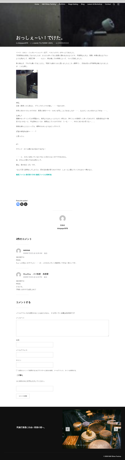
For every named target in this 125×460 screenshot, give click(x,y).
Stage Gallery (73, 4)
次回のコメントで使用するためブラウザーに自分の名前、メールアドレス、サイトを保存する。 (47, 370)
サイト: (18, 360)
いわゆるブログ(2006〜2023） (43, 43)
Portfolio (62, 4)
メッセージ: (20, 318)
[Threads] (25, 204)
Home (37, 4)
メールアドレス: (21, 350)
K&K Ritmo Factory (49, 4)
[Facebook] (18, 204)
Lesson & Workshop (94, 4)
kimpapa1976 (23, 43)
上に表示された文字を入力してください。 (31, 381)
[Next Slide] (116, 429)
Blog (82, 4)
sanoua (26, 250)
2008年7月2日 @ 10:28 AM (32, 253)
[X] (22, 204)
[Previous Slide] (68, 429)
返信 (45, 253)
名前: (18, 340)
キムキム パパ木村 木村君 (36, 274)
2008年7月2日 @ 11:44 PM (32, 277)
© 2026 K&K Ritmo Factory (112, 456)
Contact (108, 4)
